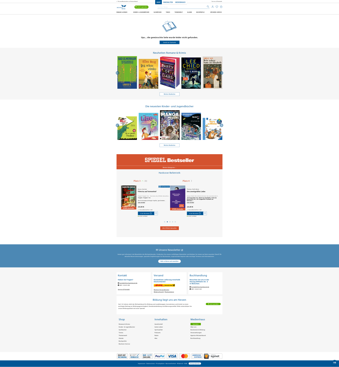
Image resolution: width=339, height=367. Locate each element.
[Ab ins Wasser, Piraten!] (127, 128)
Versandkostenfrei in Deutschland (128, 1)
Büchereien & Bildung (198, 330)
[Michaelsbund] (121, 7)
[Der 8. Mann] (191, 73)
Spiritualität (159, 330)
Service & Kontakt (217, 1)
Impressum (141, 363)
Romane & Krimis (122, 12)
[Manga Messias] (170, 125)
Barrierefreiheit (171, 363)
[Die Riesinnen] (177, 198)
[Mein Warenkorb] (221, 6)
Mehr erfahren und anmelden (169, 261)
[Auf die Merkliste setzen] (156, 213)
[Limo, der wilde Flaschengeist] (148, 126)
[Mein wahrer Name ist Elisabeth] (212, 73)
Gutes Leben (159, 327)
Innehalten (168, 2)
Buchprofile (200, 12)
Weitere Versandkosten (161, 290)
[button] (164, 221)
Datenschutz (150, 363)
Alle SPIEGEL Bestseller (169, 228)
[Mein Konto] (212, 6)
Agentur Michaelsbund (198, 335)
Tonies (168, 12)
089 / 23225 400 (125, 285)
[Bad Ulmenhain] (127, 72)
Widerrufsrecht (159, 292)
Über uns (193, 327)
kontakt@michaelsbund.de (128, 283)
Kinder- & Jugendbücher (141, 12)
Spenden (196, 324)
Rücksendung (169, 292)
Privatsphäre (160, 363)
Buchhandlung (195, 338)
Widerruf (180, 363)
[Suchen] (208, 7)
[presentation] (117, 73)
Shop (158, 2)
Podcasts (157, 332)
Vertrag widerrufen (195, 363)
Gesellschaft (159, 324)
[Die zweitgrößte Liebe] (128, 198)
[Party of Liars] (170, 73)
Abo (156, 338)
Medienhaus (180, 2)
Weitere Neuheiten (169, 94)
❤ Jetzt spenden (141, 7)
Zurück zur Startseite (169, 42)
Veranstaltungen (196, 332)
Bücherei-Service (216, 12)
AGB (185, 363)
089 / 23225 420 (196, 289)
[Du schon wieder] (148, 74)
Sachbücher (157, 12)
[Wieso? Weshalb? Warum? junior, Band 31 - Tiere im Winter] (212, 129)
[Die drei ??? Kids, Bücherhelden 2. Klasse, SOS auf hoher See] (191, 126)
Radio (156, 335)
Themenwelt (179, 12)
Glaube (189, 12)
